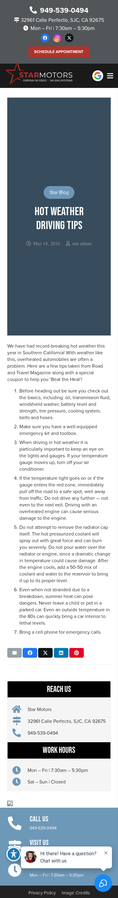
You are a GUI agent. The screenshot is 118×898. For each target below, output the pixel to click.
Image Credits (76, 893)
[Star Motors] (20, 709)
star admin (82, 243)
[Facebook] (45, 38)
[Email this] (14, 653)
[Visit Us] (18, 846)
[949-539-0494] (20, 733)
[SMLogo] (38, 73)
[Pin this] (76, 653)
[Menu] (110, 75)
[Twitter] (69, 38)
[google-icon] (97, 75)
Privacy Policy (42, 893)
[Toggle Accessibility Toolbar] (13, 854)
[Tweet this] (45, 653)
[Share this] (30, 653)
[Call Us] (18, 822)
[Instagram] (57, 38)
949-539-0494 (43, 828)
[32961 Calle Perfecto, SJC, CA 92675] (20, 721)
